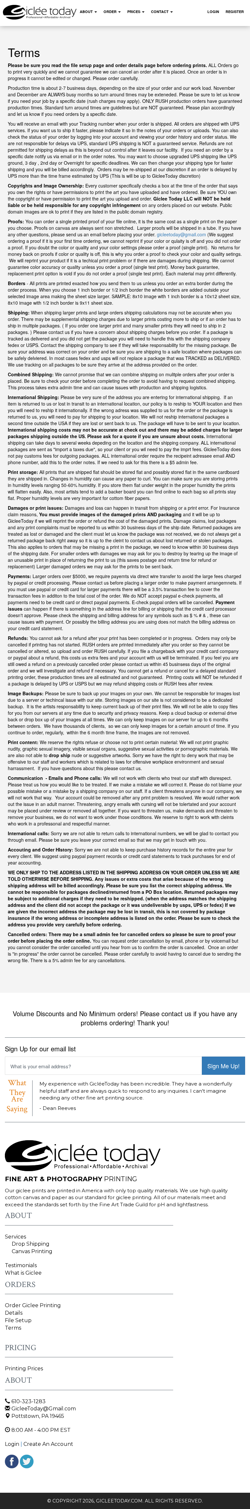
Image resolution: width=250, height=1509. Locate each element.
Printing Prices (24, 1368)
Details (13, 1313)
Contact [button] (160, 11)
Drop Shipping (30, 1244)
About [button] (87, 11)
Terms (13, 1328)
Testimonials (21, 1265)
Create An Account (48, 1444)
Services (15, 1237)
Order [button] (111, 11)
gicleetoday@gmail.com (181, 234)
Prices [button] (134, 11)
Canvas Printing (32, 1251)
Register (235, 11)
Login (213, 11)
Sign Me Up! (223, 1065)
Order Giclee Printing (33, 1305)
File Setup (18, 1320)
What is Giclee (23, 1273)
